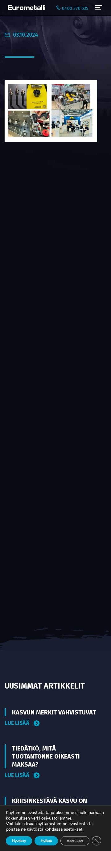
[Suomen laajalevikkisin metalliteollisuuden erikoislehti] (25, 7)
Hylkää (46, 840)
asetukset (73, 829)
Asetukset (75, 840)
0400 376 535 (74, 8)
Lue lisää (18, 723)
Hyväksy (19, 840)
